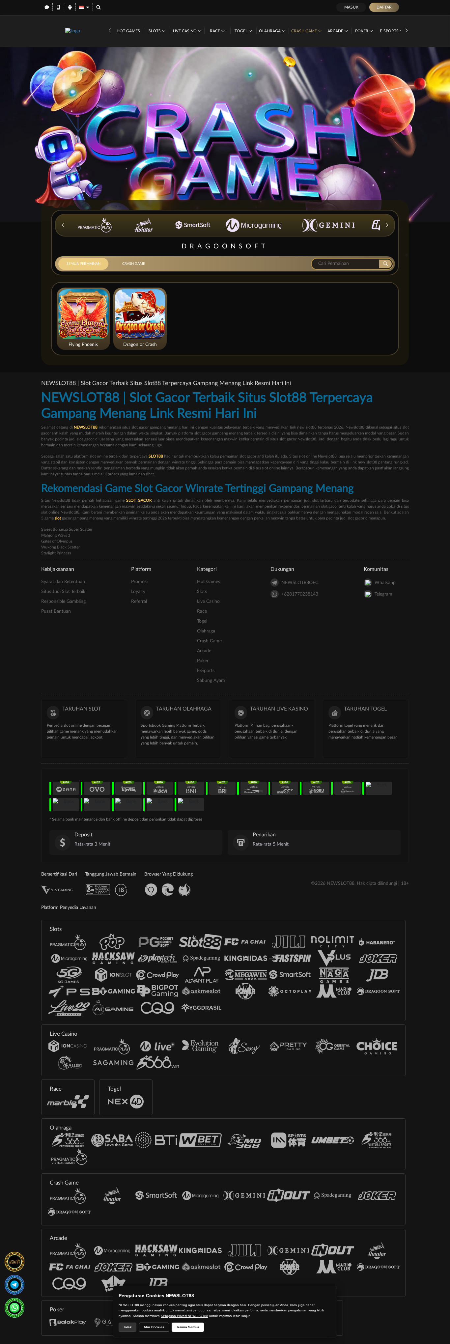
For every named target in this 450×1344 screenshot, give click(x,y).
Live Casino (185, 31)
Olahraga (270, 31)
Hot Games (128, 31)
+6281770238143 (299, 594)
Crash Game (304, 31)
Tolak (127, 1327)
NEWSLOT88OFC (299, 582)
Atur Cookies (154, 1327)
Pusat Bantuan (56, 611)
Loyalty (138, 591)
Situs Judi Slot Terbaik (63, 591)
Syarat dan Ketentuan (63, 581)
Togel (241, 31)
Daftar (384, 7)
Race (215, 31)
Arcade (335, 31)
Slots (155, 31)
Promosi (139, 581)
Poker (362, 31)
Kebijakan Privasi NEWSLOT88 (184, 1316)
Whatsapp (385, 582)
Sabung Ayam (211, 680)
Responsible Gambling (63, 601)
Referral (139, 601)
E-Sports (390, 31)
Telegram (383, 594)
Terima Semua (187, 1327)
